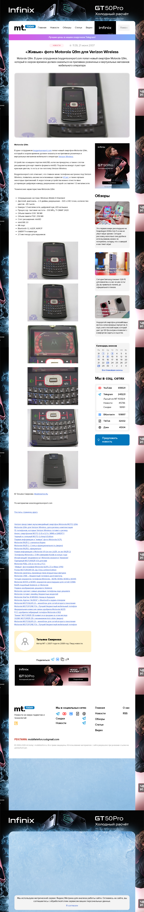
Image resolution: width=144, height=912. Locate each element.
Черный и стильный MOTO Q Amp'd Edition (33, 536)
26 (121, 362)
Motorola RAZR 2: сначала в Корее (29, 542)
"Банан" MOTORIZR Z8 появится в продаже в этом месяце (40, 615)
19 (121, 359)
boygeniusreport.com (42, 150)
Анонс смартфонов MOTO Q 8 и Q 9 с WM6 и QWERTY (39, 533)
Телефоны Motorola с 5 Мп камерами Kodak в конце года (40, 554)
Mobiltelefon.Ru (41, 494)
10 (112, 356)
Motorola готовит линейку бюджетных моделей (36, 594)
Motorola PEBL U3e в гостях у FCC (29, 564)
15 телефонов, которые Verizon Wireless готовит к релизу (41, 530)
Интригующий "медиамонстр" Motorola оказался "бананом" (41, 558)
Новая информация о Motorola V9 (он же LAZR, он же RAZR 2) (42, 551)
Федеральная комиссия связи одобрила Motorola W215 (39, 609)
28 (98, 366)
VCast (65, 177)
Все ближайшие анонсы (112, 370)
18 (117, 359)
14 (99, 359)
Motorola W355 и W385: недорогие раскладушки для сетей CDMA (45, 582)
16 (108, 359)
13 (126, 356)
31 (99, 353)
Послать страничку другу (26, 512)
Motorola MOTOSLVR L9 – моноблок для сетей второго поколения (44, 603)
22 (103, 362)
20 (126, 359)
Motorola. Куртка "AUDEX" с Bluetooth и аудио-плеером (39, 600)
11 (116, 356)
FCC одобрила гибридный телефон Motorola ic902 (37, 612)
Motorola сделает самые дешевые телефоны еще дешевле (42, 591)
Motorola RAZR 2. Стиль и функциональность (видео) (38, 545)
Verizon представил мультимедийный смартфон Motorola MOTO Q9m (46, 524)
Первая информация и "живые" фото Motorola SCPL (38, 539)
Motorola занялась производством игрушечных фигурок (40, 573)
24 (112, 362)
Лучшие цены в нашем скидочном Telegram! (72, 37)
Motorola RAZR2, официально (27, 548)
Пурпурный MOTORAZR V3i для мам (30, 560)
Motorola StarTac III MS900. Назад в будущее (34, 597)
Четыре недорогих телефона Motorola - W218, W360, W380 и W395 (45, 579)
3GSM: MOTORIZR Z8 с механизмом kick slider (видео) (38, 618)
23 (107, 362)
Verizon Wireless (66, 156)
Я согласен (72, 905)
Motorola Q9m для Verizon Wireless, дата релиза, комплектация (43, 527)
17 (112, 359)
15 (103, 359)
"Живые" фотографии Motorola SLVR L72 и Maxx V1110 (38, 567)
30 (108, 366)
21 (99, 362)
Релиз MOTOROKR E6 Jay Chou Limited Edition (35, 570)
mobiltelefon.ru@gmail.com (43, 739)
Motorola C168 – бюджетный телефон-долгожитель (38, 576)
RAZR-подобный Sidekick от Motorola (31, 585)
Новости (56, 45)
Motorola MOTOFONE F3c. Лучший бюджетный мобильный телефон (45, 606)
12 (121, 356)
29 (103, 366)
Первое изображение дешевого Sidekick (33, 588)
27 (126, 362)
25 (117, 362)
